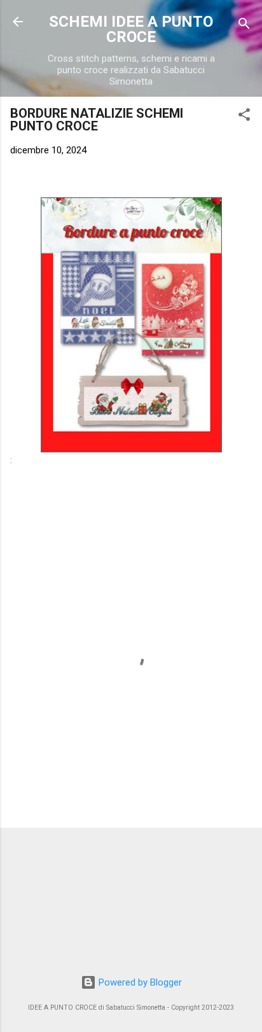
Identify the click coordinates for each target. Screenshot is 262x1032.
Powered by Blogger (139, 982)
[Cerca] (244, 25)
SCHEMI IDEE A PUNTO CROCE (131, 29)
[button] (244, 117)
